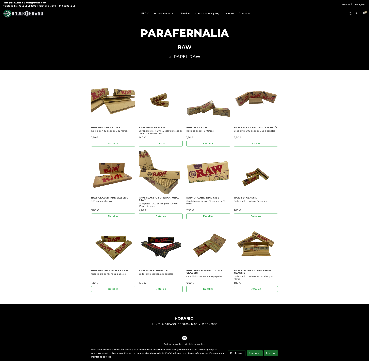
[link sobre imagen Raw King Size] (113, 245)
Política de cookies (173, 344)
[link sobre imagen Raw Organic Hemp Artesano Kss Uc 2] (208, 172)
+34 (60, 6)
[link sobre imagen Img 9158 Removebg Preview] (161, 172)
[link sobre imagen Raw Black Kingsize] (161, 245)
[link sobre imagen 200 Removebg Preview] (113, 172)
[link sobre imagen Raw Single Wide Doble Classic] (208, 245)
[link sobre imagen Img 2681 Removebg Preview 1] (161, 102)
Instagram (359, 4)
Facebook (347, 4)
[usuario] (357, 13)
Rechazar (255, 353)
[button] (165, 13)
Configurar (237, 353)
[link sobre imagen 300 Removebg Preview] (256, 102)
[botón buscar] (350, 13)
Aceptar (271, 353)
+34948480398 (27, 6)
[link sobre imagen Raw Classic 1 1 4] (256, 172)
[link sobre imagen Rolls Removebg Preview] (208, 102)
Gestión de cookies (195, 344)
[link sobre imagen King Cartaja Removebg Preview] (113, 102)
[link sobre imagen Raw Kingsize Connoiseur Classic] (256, 245)
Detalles (113, 143)
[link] (23, 14)
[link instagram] (184, 337)
